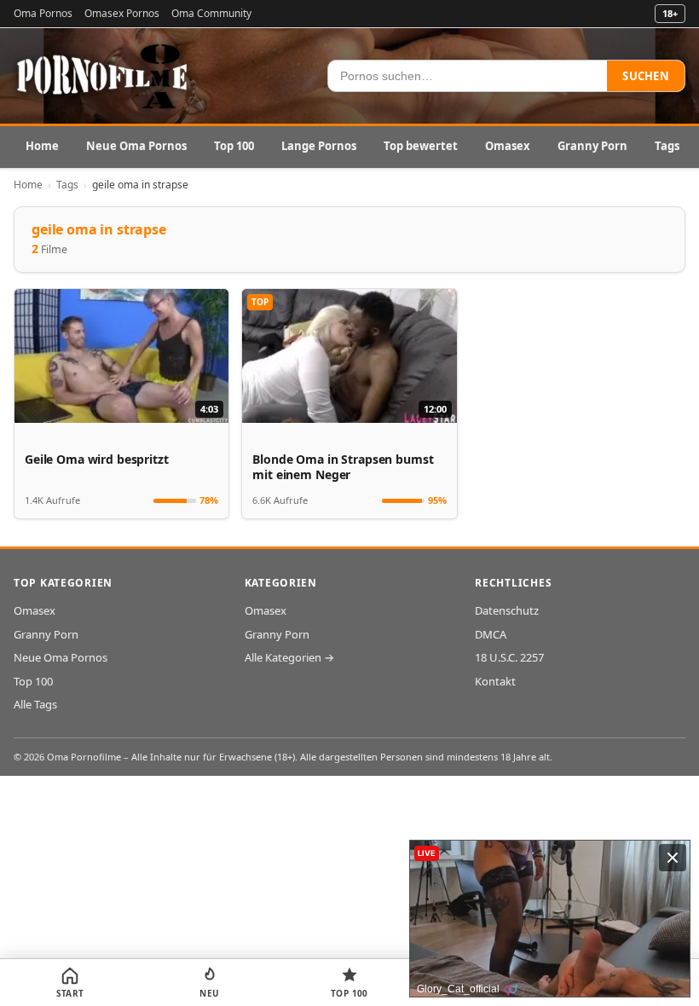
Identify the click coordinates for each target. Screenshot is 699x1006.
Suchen (645, 76)
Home (42, 145)
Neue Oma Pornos (136, 145)
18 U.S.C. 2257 (509, 657)
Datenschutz (507, 610)
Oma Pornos (43, 13)
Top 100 (234, 145)
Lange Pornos (318, 145)
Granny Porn (592, 145)
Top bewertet (421, 145)
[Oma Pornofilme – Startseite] (103, 76)
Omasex (507, 145)
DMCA (490, 634)
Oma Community (211, 13)
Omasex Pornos (121, 13)
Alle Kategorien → (289, 657)
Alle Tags (35, 704)
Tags (667, 145)
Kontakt (495, 681)
